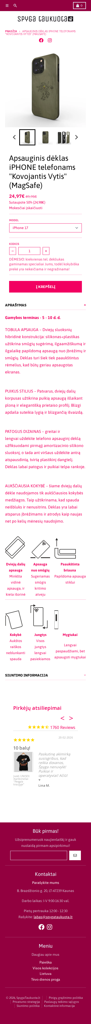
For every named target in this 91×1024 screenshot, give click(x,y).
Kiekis (14, 244)
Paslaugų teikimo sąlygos (61, 1002)
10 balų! (21, 748)
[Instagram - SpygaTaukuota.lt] (50, 40)
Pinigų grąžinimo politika (66, 998)
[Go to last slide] (14, 137)
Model (14, 220)
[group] (27, 137)
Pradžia (11, 31)
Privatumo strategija (26, 1002)
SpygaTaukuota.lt (28, 998)
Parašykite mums (45, 883)
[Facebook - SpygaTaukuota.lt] (41, 40)
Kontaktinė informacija (59, 1006)
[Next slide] (76, 137)
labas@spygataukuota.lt (53, 917)
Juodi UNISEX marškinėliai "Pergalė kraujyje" (21, 780)
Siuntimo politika (28, 1006)
